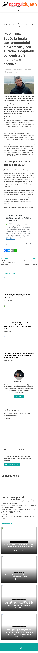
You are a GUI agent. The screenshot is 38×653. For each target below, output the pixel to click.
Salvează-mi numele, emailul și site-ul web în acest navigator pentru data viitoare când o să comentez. (18, 458)
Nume (6, 442)
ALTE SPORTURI (15, 542)
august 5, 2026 (19, 579)
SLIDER (30, 69)
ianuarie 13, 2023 (17, 69)
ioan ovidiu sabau (21, 71)
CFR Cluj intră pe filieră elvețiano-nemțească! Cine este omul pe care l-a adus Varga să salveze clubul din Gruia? (19, 355)
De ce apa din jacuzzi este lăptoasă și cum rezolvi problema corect (19, 575)
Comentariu (7, 418)
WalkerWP (19, 649)
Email (6, 449)
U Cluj (31, 71)
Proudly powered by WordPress (12, 647)
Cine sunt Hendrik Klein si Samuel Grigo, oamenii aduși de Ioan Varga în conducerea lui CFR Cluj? (19, 296)
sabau (28, 71)
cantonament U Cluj (12, 71)
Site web (21, 449)
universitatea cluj (8, 72)
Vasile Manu (8, 69)
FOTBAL (25, 69)
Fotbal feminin (24, 542)
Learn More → (19, 396)
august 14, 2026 (19, 550)
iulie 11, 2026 (19, 607)
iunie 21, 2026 (19, 636)
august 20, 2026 (9, 300)
